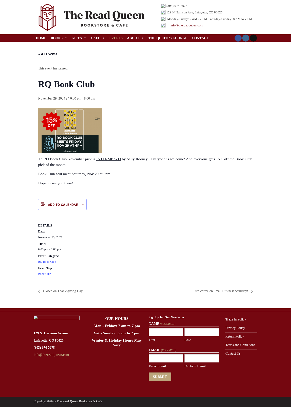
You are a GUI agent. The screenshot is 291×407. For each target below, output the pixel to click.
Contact (200, 38)
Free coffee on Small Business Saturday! (221, 291)
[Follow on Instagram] (245, 38)
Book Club (44, 274)
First (152, 340)
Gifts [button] (77, 38)
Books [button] (57, 38)
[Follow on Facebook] (238, 38)
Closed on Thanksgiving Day (62, 291)
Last (187, 340)
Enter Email (157, 366)
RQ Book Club (47, 261)
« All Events (47, 53)
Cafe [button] (95, 38)
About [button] (133, 38)
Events (116, 38)
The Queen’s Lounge (167, 38)
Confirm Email (195, 366)
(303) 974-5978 (44, 347)
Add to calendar (63, 204)
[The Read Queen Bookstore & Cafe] (91, 17)
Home (41, 38)
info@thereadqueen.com (186, 25)
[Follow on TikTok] (253, 38)
